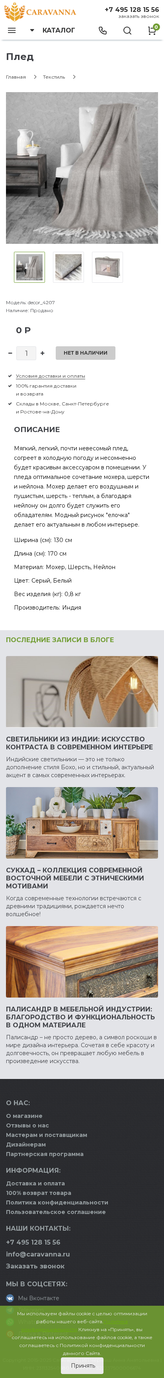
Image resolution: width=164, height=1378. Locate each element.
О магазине (24, 1116)
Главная (16, 77)
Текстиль (54, 77)
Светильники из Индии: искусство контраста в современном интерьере (79, 743)
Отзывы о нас (27, 1125)
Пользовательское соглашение (56, 1212)
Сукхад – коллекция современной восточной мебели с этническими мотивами (75, 878)
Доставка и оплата (35, 1183)
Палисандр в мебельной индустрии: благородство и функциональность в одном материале (80, 1017)
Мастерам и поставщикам (46, 1135)
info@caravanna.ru (38, 1254)
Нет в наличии (85, 353)
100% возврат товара (38, 1193)
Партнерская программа (45, 1154)
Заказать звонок (138, 16)
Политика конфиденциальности (57, 1202)
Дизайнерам (26, 1144)
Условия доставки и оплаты (50, 376)
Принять (82, 1365)
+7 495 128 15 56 (132, 10)
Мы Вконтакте (38, 1298)
